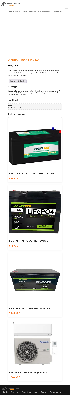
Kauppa (35, 392)
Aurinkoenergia (17, 11)
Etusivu (10, 11)
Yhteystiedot (26, 392)
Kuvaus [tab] (13, 81)
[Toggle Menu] (66, 8)
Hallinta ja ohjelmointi (43, 11)
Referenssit (15, 392)
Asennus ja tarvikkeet (29, 11)
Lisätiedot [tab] (21, 81)
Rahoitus (44, 392)
